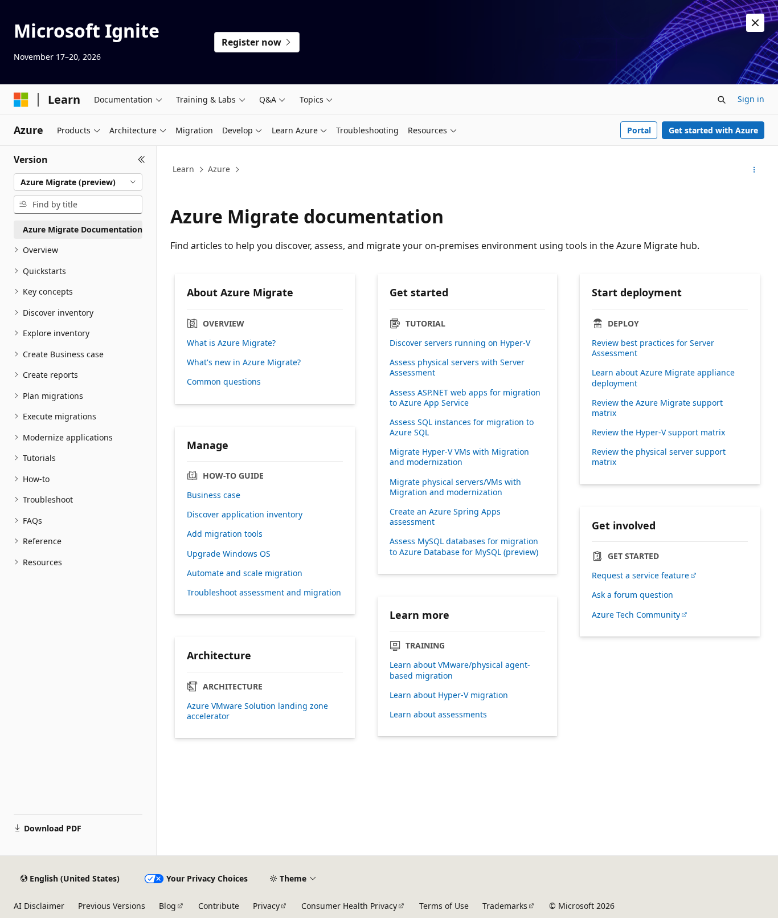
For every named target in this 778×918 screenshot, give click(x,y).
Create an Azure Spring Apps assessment (445, 517)
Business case (213, 495)
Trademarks (504, 905)
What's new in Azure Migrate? (244, 362)
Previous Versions (111, 905)
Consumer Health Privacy (349, 905)
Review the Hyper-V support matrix (658, 432)
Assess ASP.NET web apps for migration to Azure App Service (465, 397)
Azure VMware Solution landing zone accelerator (257, 711)
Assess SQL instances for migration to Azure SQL (462, 427)
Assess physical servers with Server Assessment (457, 367)
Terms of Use (444, 905)
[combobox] (78, 182)
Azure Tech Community (636, 615)
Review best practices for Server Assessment (653, 348)
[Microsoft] (21, 99)
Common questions (224, 382)
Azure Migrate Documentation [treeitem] (82, 229)
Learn (183, 169)
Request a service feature (640, 575)
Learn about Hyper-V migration (449, 695)
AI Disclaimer (39, 905)
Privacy (266, 905)
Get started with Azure (713, 130)
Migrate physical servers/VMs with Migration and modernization (455, 487)
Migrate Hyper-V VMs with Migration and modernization (459, 457)
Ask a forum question (632, 595)
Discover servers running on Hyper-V (460, 343)
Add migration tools (225, 534)
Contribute (218, 905)
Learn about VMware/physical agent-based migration (460, 670)
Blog (167, 905)
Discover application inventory (244, 514)
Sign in (751, 98)
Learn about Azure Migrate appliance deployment (663, 378)
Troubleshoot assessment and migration (264, 592)
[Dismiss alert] (755, 23)
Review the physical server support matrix (659, 457)
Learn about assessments (438, 714)
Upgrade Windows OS (229, 554)
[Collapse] (141, 159)
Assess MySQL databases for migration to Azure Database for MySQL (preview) (464, 546)
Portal (639, 130)
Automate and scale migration (244, 573)
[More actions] (754, 170)
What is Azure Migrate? (231, 343)
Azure (219, 169)
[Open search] (721, 99)
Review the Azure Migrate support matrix (657, 408)
